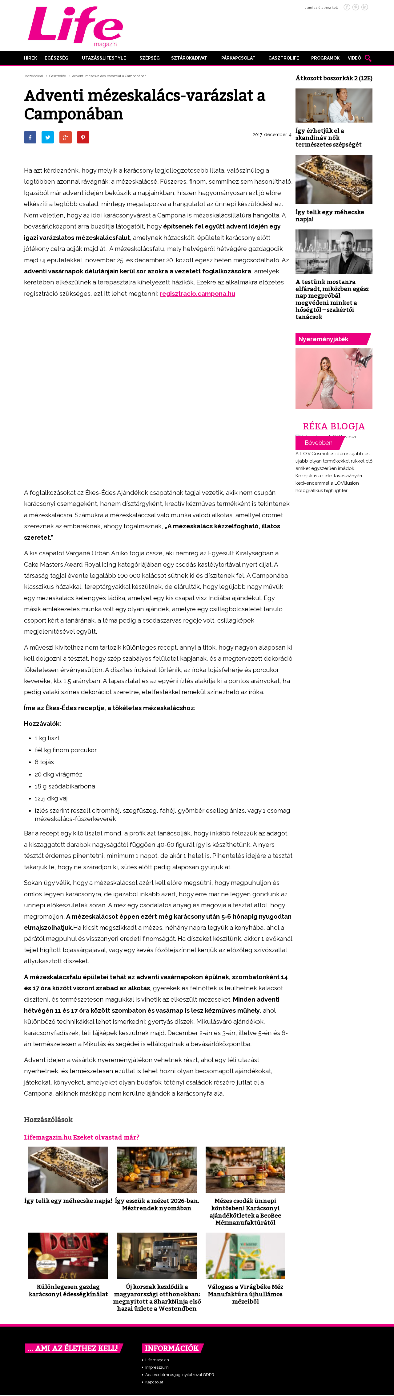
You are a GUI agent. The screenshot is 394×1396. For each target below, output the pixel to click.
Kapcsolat (154, 1382)
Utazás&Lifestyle (104, 58)
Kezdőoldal (34, 76)
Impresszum (157, 1367)
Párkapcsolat (238, 58)
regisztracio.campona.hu (197, 293)
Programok (325, 58)
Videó (354, 58)
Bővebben (320, 443)
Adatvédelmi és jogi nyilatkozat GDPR (179, 1374)
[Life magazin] (75, 26)
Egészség (56, 58)
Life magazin (157, 1360)
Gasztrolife (283, 58)
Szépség (149, 58)
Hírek (30, 58)
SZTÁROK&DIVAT (189, 58)
